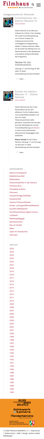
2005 (12, 317)
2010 (12, 301)
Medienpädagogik (17, 218)
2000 (12, 333)
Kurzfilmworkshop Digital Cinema (24, 212)
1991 (12, 363)
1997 (12, 343)
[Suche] (31, 5)
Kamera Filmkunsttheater (20, 202)
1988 (12, 372)
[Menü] (37, 5)
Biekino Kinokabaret (18, 173)
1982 (12, 392)
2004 (12, 320)
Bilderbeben (15, 179)
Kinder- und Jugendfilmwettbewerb (24, 205)
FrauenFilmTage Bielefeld (20, 195)
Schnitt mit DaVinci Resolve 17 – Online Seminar (26, 94)
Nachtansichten (16, 222)
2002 (12, 327)
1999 (12, 336)
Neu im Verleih (16, 225)
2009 (12, 304)
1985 (12, 382)
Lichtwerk (14, 215)
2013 (12, 291)
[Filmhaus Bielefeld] (18, 5)
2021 (12, 265)
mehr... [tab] (21, 79)
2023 (12, 258)
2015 (12, 284)
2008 (12, 307)
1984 (12, 385)
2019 (12, 271)
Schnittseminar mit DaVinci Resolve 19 (26, 19)
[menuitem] (31, 5)
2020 (12, 268)
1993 (12, 356)
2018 (12, 274)
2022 (12, 261)
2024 (12, 255)
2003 (12, 323)
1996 (12, 346)
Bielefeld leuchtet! (17, 176)
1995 (12, 350)
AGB (18, 433)
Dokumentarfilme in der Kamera (23, 182)
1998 (12, 340)
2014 (12, 287)
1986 (12, 379)
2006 (12, 314)
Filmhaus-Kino (16, 186)
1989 (12, 369)
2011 (12, 297)
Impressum (35, 430)
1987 (12, 376)
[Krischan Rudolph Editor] (8, 22)
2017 (12, 278)
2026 (12, 248)
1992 (12, 359)
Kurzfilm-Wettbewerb (19, 208)
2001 (12, 330)
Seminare (22, 24)
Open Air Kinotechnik (19, 231)
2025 (12, 252)
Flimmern (14, 192)
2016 (12, 281)
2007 (12, 310)
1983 (12, 389)
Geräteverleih (15, 199)
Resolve (36, 128)
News (16, 24)
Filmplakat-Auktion (18, 189)
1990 (12, 366)
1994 (12, 353)
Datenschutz (10, 433)
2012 (12, 294)
